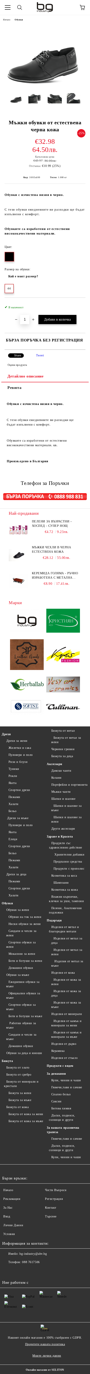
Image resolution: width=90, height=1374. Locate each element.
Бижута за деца (62, 756)
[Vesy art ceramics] (63, 685)
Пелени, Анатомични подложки (65, 910)
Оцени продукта (17, 365)
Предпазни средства (68, 861)
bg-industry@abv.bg (33, 1253)
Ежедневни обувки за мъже (22, 984)
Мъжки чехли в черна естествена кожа (51, 549)
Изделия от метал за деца (66, 940)
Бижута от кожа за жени (26, 1114)
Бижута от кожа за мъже (26, 1121)
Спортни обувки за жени (21, 944)
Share (17, 355)
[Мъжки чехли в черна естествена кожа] (18, 555)
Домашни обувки (21, 968)
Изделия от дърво (63, 1043)
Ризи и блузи (18, 762)
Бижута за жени (20, 1093)
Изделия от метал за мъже (67, 963)
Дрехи (6, 734)
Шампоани (61, 882)
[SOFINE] (27, 707)
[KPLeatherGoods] (27, 655)
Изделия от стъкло (64, 1058)
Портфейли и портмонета (69, 784)
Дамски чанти (61, 770)
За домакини (56, 1073)
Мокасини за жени (22, 953)
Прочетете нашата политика (45, 1344)
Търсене (51, 1216)
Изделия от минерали (66, 1014)
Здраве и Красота (60, 836)
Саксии (56, 1101)
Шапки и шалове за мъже (66, 808)
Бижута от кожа (17, 1107)
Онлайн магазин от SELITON (45, 1369)
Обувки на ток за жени (25, 917)
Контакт (50, 1207)
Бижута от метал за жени (66, 740)
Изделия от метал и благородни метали (64, 929)
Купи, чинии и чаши (66, 1080)
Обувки (19, 19)
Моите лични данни (46, 1355)
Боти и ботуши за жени (25, 960)
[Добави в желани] (79, 305)
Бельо (12, 811)
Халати (14, 804)
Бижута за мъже (20, 1100)
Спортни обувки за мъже (21, 1007)
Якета (12, 783)
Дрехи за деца (16, 874)
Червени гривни (62, 749)
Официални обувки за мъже (23, 995)
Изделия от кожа (63, 972)
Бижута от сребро (18, 1074)
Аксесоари (54, 764)
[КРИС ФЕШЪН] (63, 655)
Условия (9, 1234)
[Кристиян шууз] (63, 621)
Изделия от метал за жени (66, 952)
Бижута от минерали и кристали (21, 1084)
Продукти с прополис (69, 868)
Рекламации (12, 1199)
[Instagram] (17, 1271)
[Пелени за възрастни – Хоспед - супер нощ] (18, 529)
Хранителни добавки (69, 854)
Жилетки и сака (20, 747)
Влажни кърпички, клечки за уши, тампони (66, 899)
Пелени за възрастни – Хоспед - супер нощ (52, 523)
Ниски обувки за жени (25, 924)
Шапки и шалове (63, 798)
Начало (6, 19)
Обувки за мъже (17, 975)
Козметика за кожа (64, 889)
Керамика (58, 1051)
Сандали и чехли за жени (21, 933)
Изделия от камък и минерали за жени (66, 1023)
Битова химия (61, 1108)
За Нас (7, 1207)
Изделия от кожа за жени (66, 982)
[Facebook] (7, 1271)
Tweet (40, 355)
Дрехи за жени (17, 740)
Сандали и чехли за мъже (21, 1037)
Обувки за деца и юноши (24, 1053)
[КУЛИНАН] (63, 707)
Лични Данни (13, 1225)
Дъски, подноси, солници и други (62, 1117)
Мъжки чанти (61, 791)
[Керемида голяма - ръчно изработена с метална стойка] (18, 581)
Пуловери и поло (21, 755)
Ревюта (14, 387)
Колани (56, 777)
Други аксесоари (63, 828)
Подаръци (54, 920)
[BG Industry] (27, 621)
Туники (14, 769)
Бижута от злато (17, 1067)
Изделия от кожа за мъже (66, 1005)
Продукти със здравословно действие (65, 845)
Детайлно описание (25, 376)
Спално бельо (61, 1094)
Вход (6, 1216)
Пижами (14, 797)
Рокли (13, 776)
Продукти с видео (60, 1065)
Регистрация (54, 1199)
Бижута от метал (63, 730)
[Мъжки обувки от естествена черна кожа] (45, 86)
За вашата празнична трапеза (63, 1130)
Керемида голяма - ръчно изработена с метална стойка (55, 576)
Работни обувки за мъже (21, 1025)
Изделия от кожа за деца (66, 993)
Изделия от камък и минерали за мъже (66, 1034)
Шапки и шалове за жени (66, 819)
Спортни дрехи (19, 790)
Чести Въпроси (55, 1190)
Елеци (13, 839)
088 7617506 (31, 1262)
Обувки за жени (17, 910)
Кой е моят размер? (23, 276)
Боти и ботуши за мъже (25, 1016)
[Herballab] (27, 685)
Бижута (7, 1061)
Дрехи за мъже (17, 818)
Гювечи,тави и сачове (66, 1087)
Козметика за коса (64, 875)
